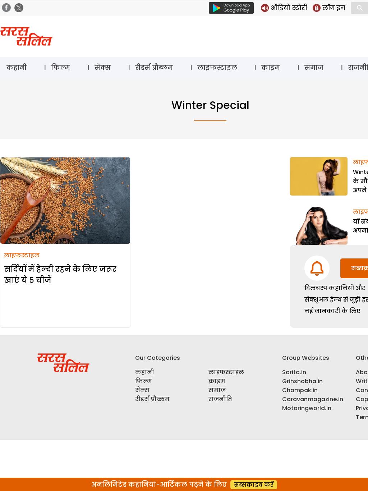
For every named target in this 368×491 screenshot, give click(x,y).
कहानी (16, 67)
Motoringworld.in (306, 408)
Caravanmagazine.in (312, 399)
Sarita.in (294, 372)
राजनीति (220, 399)
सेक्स (103, 67)
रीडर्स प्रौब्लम (154, 67)
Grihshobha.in (302, 381)
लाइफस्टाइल (217, 67)
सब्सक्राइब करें (253, 485)
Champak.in (300, 390)
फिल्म (60, 67)
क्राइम (270, 67)
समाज (313, 67)
